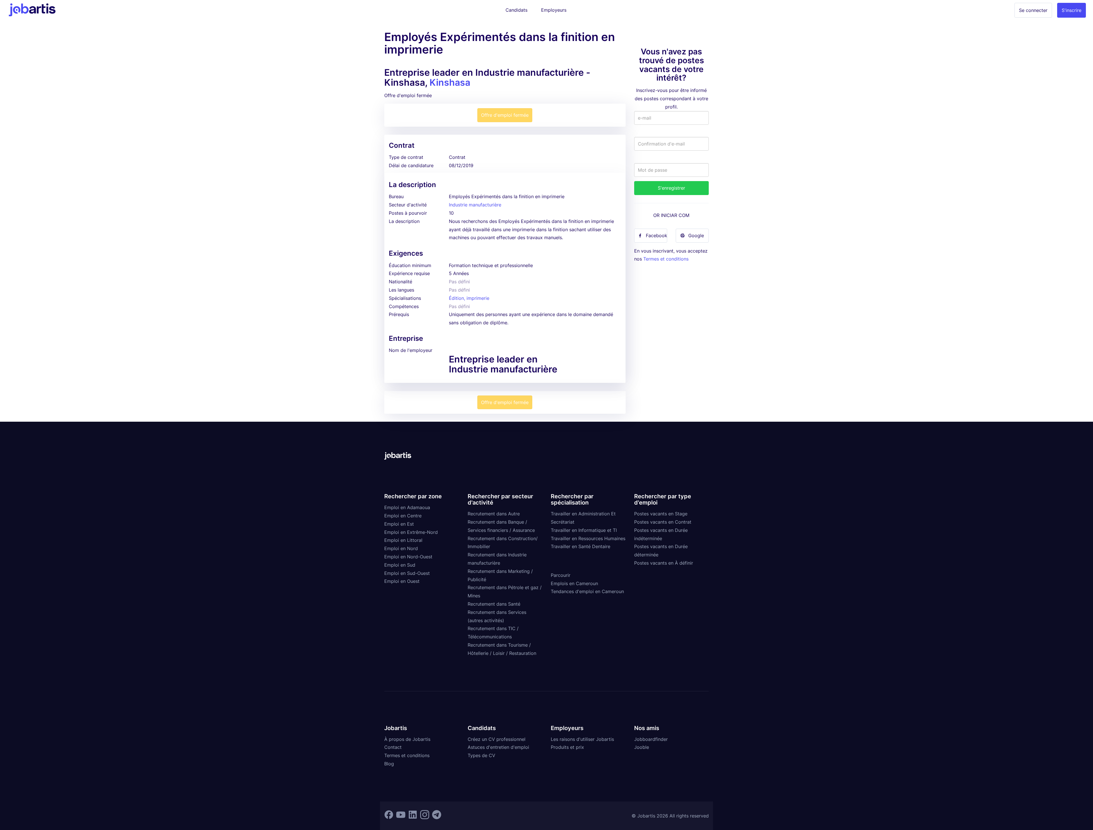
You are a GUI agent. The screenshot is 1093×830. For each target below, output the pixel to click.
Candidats (516, 10)
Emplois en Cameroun (574, 583)
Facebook (656, 235)
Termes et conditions (666, 259)
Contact (393, 747)
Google (696, 235)
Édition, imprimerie (469, 298)
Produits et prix (567, 747)
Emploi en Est (399, 524)
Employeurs (553, 10)
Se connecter (1033, 10)
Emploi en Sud (399, 565)
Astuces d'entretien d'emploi (498, 747)
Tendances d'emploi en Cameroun (587, 591)
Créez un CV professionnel (496, 739)
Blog (389, 764)
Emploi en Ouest (402, 581)
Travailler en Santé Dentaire (580, 546)
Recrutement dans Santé (494, 604)
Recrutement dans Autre (494, 514)
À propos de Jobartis (407, 739)
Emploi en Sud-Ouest (407, 573)
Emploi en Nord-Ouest (408, 557)
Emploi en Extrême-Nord (411, 532)
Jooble (641, 747)
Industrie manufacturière (475, 205)
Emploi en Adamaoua (407, 507)
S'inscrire (1071, 10)
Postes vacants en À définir (663, 563)
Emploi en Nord (401, 548)
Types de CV (481, 755)
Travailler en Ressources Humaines (588, 538)
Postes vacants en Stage (660, 514)
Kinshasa (450, 82)
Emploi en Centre (403, 516)
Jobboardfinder (651, 739)
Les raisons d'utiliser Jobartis (582, 739)
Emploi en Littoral (403, 540)
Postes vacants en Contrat (662, 522)
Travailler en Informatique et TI (584, 530)
